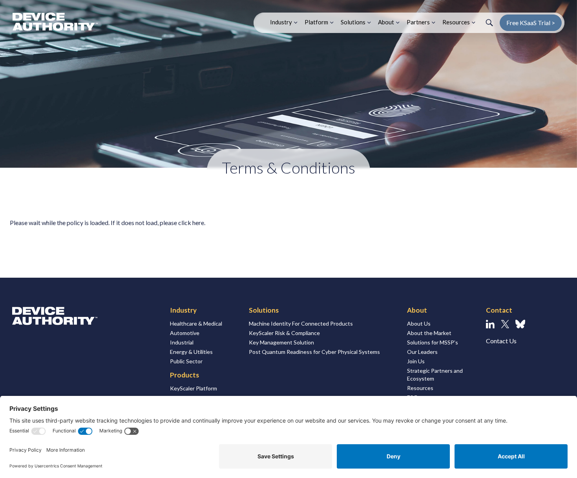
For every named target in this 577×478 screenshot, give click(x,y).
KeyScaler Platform (193, 388)
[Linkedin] (490, 324)
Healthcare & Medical (196, 323)
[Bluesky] (520, 324)
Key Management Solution (281, 342)
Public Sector (186, 361)
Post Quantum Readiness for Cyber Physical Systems (314, 351)
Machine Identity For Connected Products (301, 323)
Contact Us (501, 340)
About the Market (429, 333)
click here (191, 222)
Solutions (353, 22)
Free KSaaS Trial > (530, 22)
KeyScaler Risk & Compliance (284, 333)
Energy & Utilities (191, 351)
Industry (281, 22)
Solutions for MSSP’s (432, 342)
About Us (419, 323)
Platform (316, 22)
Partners (418, 22)
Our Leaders (422, 351)
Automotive (184, 333)
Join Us (416, 361)
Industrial (182, 342)
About (386, 22)
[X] (505, 324)
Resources (456, 22)
